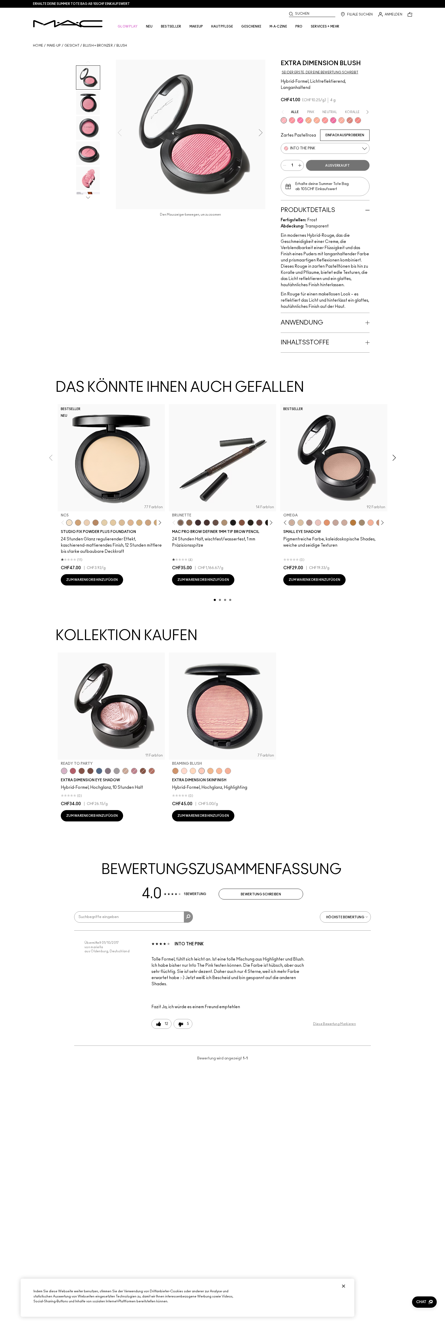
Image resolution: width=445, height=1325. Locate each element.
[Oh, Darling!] (210, 771)
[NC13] (113, 522)
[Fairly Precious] (341, 120)
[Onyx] (233, 522)
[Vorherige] (64, 523)
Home (38, 45)
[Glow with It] (219, 771)
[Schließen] (343, 1286)
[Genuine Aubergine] (198, 522)
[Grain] (318, 522)
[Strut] (259, 522)
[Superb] (228, 771)
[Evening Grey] (116, 771)
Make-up (54, 45)
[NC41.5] (78, 522)
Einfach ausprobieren (345, 135)
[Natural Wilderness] (353, 522)
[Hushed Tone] (308, 120)
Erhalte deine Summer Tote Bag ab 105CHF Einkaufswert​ (81, 3)
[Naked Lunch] (335, 522)
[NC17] (139, 522)
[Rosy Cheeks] (300, 120)
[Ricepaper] (300, 522)
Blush (121, 45)
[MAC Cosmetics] (68, 23)
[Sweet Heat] (151, 771)
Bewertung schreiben (261, 894)
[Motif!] (326, 522)
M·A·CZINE (278, 26)
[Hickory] (206, 522)
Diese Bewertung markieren (334, 1023)
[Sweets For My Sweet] (292, 120)
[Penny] (241, 522)
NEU (149, 26)
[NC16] (130, 522)
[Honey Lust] (344, 522)
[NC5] (69, 522)
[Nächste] (159, 523)
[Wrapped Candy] (333, 120)
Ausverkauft (337, 165)
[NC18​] (148, 522)
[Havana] (81, 771)
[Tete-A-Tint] (370, 522)
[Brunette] (180, 522)
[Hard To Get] (350, 120)
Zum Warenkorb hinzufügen (92, 579)
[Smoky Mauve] (134, 771)
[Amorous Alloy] (143, 771)
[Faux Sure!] (358, 120)
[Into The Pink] (284, 120)
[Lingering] (215, 522)
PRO (299, 26)
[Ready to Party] (64, 771)
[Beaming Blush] (201, 771)
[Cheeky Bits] (325, 120)
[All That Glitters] (309, 522)
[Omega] (224, 522)
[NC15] (121, 522)
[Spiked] (250, 522)
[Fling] (189, 522)
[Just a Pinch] (317, 120)
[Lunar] (99, 771)
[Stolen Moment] (90, 771)
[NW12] (86, 522)
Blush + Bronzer (98, 45)
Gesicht (71, 45)
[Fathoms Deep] (108, 771)
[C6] (95, 522)
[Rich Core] (73, 771)
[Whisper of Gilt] (175, 771)
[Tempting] (361, 522)
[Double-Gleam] (193, 771)
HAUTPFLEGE (222, 26)
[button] (424, 1302)
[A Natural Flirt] (125, 771)
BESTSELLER (171, 26)
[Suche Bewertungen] (188, 917)
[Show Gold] (184, 771)
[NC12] (104, 522)
